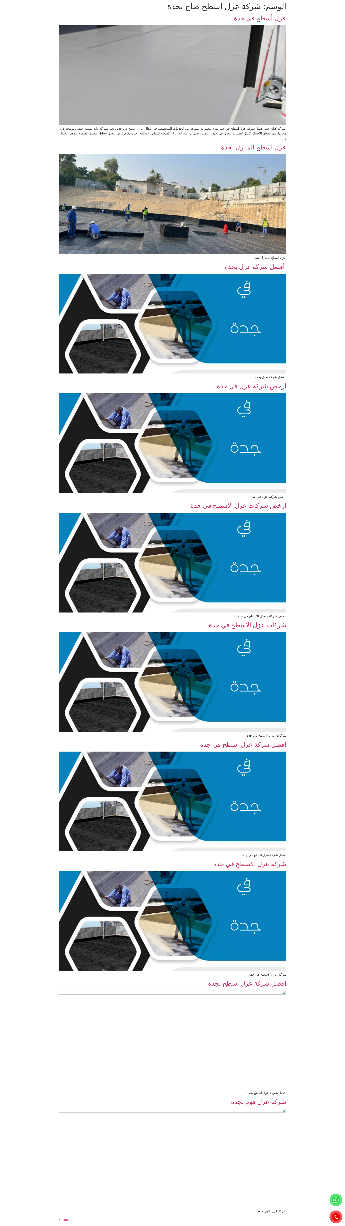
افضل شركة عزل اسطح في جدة (243, 744)
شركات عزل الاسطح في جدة (247, 625)
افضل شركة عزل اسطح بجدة (247, 983)
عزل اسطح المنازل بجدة (253, 147)
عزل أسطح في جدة (260, 18)
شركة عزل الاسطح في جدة (249, 864)
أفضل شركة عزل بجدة (255, 267)
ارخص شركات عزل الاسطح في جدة (238, 505)
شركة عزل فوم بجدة (258, 1101)
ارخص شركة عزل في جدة (251, 386)
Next (64, 1220)
